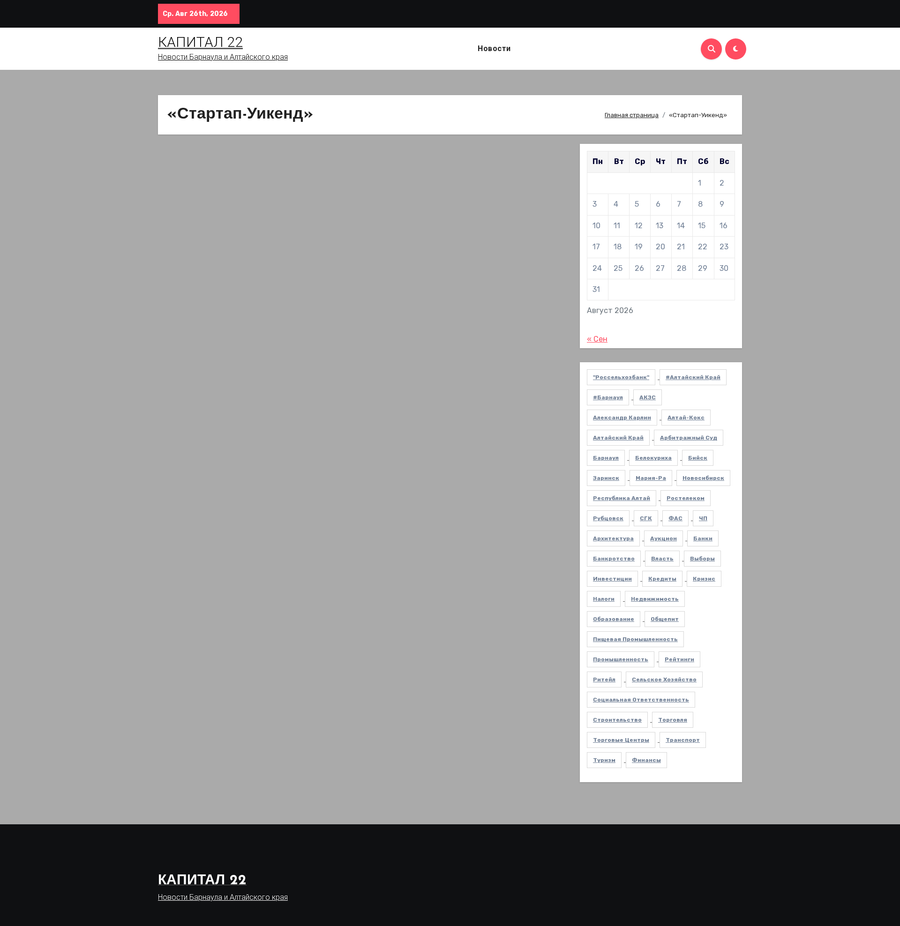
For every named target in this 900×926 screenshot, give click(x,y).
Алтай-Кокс (686, 417)
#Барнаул (608, 397)
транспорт (683, 740)
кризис (704, 578)
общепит (665, 619)
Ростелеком (686, 498)
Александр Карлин (622, 417)
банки (702, 538)
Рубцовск (608, 518)
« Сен (597, 339)
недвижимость (655, 599)
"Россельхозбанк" (621, 377)
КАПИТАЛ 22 (200, 42)
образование (613, 619)
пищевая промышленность (635, 639)
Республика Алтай (621, 498)
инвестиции (612, 578)
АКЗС (647, 397)
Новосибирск (703, 478)
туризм (604, 760)
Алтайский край (618, 437)
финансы (646, 760)
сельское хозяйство (664, 679)
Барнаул (606, 458)
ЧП (703, 518)
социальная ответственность (641, 699)
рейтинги (679, 659)
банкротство (614, 558)
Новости (494, 48)
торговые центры (621, 740)
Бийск (697, 458)
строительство (617, 720)
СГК (646, 518)
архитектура (613, 538)
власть (662, 558)
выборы (702, 558)
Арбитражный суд (688, 437)
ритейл (604, 679)
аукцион (663, 538)
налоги (604, 599)
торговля (672, 720)
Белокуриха (653, 458)
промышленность (620, 659)
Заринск (606, 478)
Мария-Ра (651, 478)
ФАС (675, 518)
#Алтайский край (693, 377)
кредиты (662, 578)
